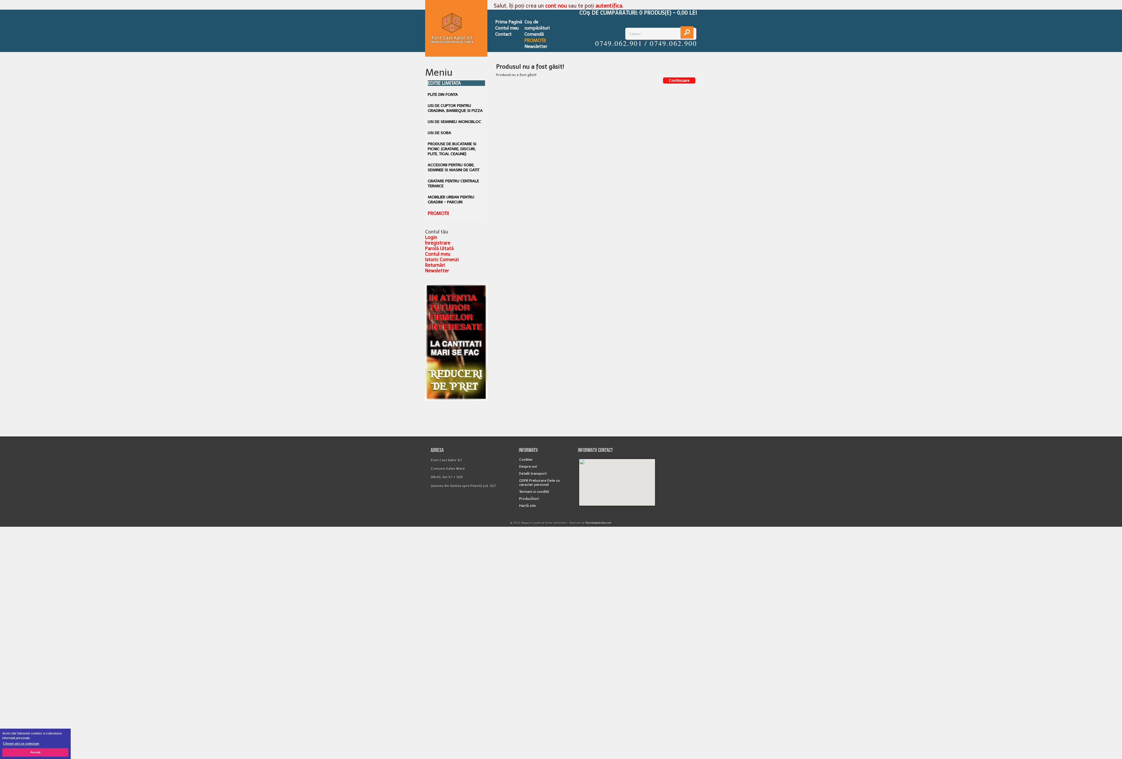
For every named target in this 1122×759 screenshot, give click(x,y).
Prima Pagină (508, 22)
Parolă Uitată (439, 248)
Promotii (535, 40)
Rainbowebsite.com (599, 523)
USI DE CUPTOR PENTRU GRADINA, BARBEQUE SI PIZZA (455, 108)
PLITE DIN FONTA (443, 94)
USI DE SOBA (439, 132)
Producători (529, 499)
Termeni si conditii (534, 492)
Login (431, 237)
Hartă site (527, 506)
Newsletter (535, 46)
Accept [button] (35, 752)
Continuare (679, 80)
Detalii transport (533, 474)
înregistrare (437, 243)
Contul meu (507, 28)
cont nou (556, 6)
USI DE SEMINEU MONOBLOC (454, 121)
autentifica (608, 6)
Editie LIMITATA (444, 83)
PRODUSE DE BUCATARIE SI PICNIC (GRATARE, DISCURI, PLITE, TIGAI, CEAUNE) (452, 148)
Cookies (526, 460)
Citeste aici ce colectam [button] (21, 743)
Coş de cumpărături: (638, 13)
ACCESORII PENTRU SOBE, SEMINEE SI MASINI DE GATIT (453, 167)
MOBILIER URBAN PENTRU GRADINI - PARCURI (451, 200)
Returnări (435, 265)
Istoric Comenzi (442, 259)
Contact (503, 34)
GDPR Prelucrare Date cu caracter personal (539, 483)
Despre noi (528, 467)
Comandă (534, 34)
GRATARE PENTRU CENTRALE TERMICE (453, 183)
